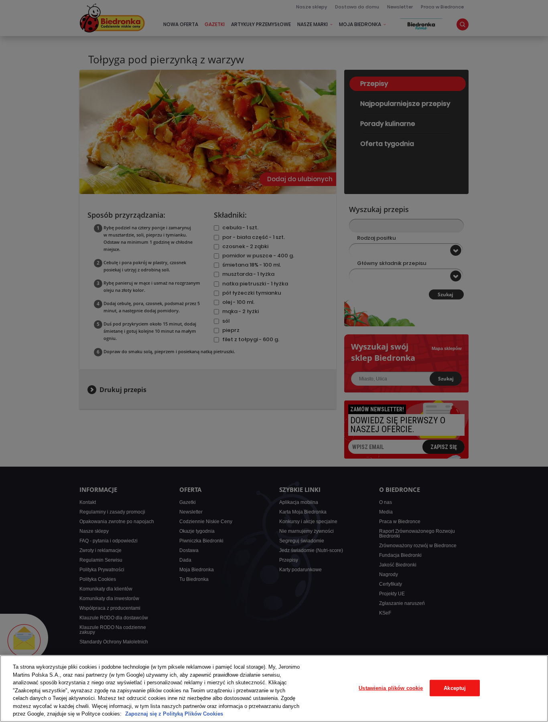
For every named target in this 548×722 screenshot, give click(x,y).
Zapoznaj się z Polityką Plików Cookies (174, 714)
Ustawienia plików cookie (391, 688)
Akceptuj (455, 688)
